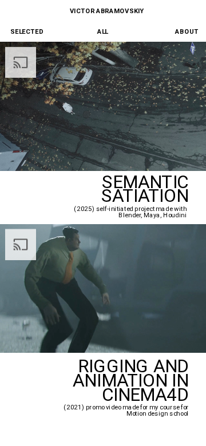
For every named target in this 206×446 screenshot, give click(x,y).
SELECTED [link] (26, 30)
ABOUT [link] (187, 30)
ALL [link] (102, 30)
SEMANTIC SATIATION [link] (143, 188)
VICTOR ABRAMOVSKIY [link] (107, 10)
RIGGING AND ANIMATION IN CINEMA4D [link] (133, 380)
